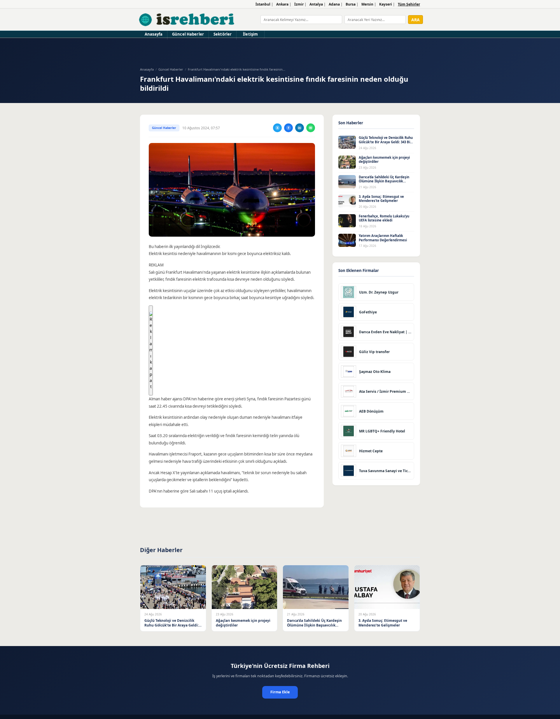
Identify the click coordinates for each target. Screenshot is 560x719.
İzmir (299, 4)
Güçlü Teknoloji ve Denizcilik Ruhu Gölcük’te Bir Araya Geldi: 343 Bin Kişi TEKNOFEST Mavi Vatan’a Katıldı (386, 144)
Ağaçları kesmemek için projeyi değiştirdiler (384, 159)
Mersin (367, 4)
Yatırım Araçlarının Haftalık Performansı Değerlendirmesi (383, 237)
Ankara (282, 4)
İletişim (250, 34)
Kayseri (385, 4)
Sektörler (223, 34)
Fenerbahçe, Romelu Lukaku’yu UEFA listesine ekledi (384, 218)
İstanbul (263, 4)
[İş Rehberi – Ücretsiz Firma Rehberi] (187, 19)
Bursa (351, 4)
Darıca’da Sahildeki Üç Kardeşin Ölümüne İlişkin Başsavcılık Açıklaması (384, 181)
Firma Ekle (280, 692)
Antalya (316, 4)
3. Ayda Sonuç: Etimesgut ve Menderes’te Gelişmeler (381, 198)
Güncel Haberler (188, 34)
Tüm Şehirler (409, 4)
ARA (415, 19)
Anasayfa (153, 34)
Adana (334, 4)
